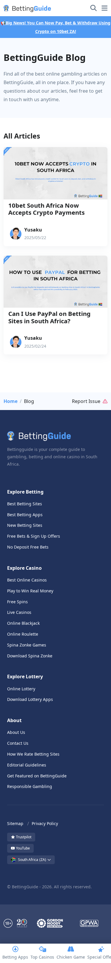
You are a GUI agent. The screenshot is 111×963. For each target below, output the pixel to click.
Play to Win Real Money (30, 591)
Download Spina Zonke (29, 656)
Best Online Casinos (27, 580)
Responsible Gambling (29, 786)
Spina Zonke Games (26, 645)
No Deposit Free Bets (28, 547)
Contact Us (17, 743)
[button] (26, 8)
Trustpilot (23, 836)
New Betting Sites (24, 525)
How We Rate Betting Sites (33, 754)
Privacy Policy (45, 823)
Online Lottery (21, 689)
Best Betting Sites (24, 504)
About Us (16, 732)
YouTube (22, 848)
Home (10, 401)
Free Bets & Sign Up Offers (33, 536)
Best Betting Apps (25, 514)
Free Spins (17, 601)
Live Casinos (19, 612)
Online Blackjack (23, 623)
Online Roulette (22, 634)
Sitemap (15, 823)
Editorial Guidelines (26, 765)
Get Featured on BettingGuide (37, 776)
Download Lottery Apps (30, 699)
